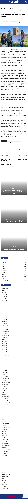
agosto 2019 (5, 451)
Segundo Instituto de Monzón (7, 142)
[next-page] (4, 254)
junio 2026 (4, 292)
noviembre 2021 (5, 398)
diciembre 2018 (5, 468)
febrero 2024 (5, 349)
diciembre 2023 (5, 353)
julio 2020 (4, 431)
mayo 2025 (4, 319)
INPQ (9, 494)
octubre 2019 (5, 447)
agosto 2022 (5, 384)
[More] (19, 22)
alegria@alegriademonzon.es (14, 496)
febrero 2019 (5, 464)
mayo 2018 (4, 482)
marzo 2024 (5, 347)
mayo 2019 (4, 457)
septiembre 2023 (6, 360)
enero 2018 (4, 490)
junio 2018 (4, 480)
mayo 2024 (4, 343)
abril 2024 (4, 345)
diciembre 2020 (5, 421)
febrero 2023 (5, 372)
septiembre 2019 (6, 449)
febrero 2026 (5, 300)
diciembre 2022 (5, 376)
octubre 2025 (5, 309)
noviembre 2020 (5, 423)
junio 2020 (4, 433)
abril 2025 (4, 321)
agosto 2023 (5, 362)
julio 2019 (4, 453)
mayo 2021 (4, 411)
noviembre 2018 (5, 470)
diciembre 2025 (5, 304)
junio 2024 (4, 341)
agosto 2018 (5, 476)
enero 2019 (4, 466)
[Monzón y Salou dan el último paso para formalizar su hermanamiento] (14, 209)
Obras (19, 140)
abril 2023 (4, 368)
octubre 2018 (5, 472)
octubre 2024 (5, 333)
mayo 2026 (4, 294)
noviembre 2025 (5, 306)
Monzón (3, 6)
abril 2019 (4, 459)
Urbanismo (16, 142)
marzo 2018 (4, 486)
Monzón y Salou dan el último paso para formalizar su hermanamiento (14, 220)
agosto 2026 (5, 288)
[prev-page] (2, 254)
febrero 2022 (5, 392)
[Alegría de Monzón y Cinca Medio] (14, 1)
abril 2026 (4, 296)
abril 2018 (4, 484)
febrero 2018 (5, 488)
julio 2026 (4, 290)
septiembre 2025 (6, 311)
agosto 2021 (5, 404)
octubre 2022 (5, 380)
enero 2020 (4, 441)
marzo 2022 (4, 390)
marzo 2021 (4, 415)
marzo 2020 (5, 437)
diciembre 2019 (5, 443)
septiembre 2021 (6, 402)
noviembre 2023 (5, 355)
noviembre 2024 (5, 331)
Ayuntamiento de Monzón (12, 140)
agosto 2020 (5, 429)
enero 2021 (4, 419)
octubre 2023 (5, 357)
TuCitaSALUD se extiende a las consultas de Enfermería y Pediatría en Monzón (14, 248)
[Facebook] (22, 498)
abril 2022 (4, 388)
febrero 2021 (5, 417)
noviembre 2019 (5, 445)
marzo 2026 (5, 298)
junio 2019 (4, 455)
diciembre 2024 (5, 329)
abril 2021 (4, 413)
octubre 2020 (5, 425)
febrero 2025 (5, 325)
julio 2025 (4, 315)
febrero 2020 (5, 439)
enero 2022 (4, 394)
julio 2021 (4, 406)
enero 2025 (4, 327)
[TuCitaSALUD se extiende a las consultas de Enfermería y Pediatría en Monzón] (14, 237)
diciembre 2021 (5, 396)
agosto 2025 (5, 313)
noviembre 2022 (5, 378)
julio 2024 (4, 339)
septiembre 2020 (6, 427)
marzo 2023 (5, 370)
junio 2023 (4, 364)
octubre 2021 (5, 400)
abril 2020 (4, 435)
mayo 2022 (4, 386)
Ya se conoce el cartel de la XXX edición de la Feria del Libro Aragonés (21, 158)
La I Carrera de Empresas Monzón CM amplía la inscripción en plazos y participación (6, 159)
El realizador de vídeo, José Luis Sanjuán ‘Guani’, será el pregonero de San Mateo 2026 (14, 192)
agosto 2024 (5, 337)
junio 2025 (4, 317)
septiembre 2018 (6, 474)
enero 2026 (4, 302)
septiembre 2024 (6, 335)
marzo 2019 (4, 461)
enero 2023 (4, 374)
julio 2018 (4, 478)
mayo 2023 (4, 366)
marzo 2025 (5, 323)
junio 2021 (4, 408)
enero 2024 (4, 351)
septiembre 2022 (6, 382)
